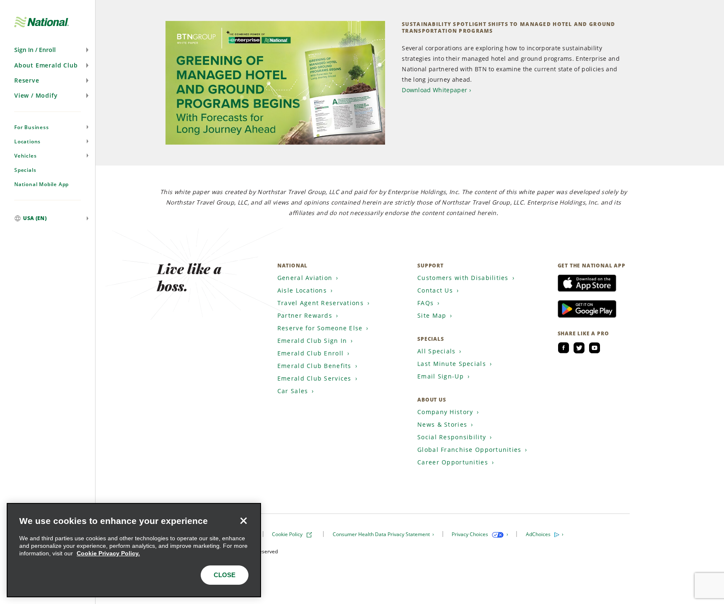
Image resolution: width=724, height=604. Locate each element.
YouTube (594, 348)
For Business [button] (31, 127)
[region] (134, 550)
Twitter (579, 348)
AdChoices (539, 534)
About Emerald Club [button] (46, 65)
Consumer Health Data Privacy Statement (382, 534)
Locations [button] (27, 141)
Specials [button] (25, 170)
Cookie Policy (288, 534)
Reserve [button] (26, 80)
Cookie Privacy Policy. (108, 553)
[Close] (243, 521)
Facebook (563, 348)
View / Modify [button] (35, 95)
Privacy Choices (470, 534)
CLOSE (224, 574)
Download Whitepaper (434, 90)
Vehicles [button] (25, 155)
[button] (47, 50)
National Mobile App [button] (41, 184)
